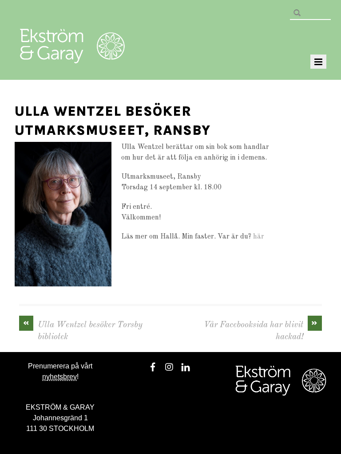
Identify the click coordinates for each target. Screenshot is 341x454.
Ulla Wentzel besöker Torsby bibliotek (83, 330)
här (258, 236)
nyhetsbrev (59, 376)
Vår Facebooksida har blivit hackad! (261, 330)
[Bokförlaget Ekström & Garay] (72, 57)
